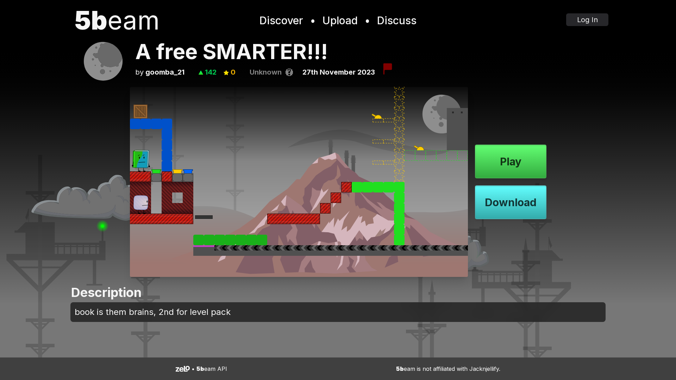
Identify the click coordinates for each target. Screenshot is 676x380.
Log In (587, 19)
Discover (281, 20)
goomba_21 (164, 72)
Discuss (397, 20)
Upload (340, 20)
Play (510, 161)
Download (511, 202)
